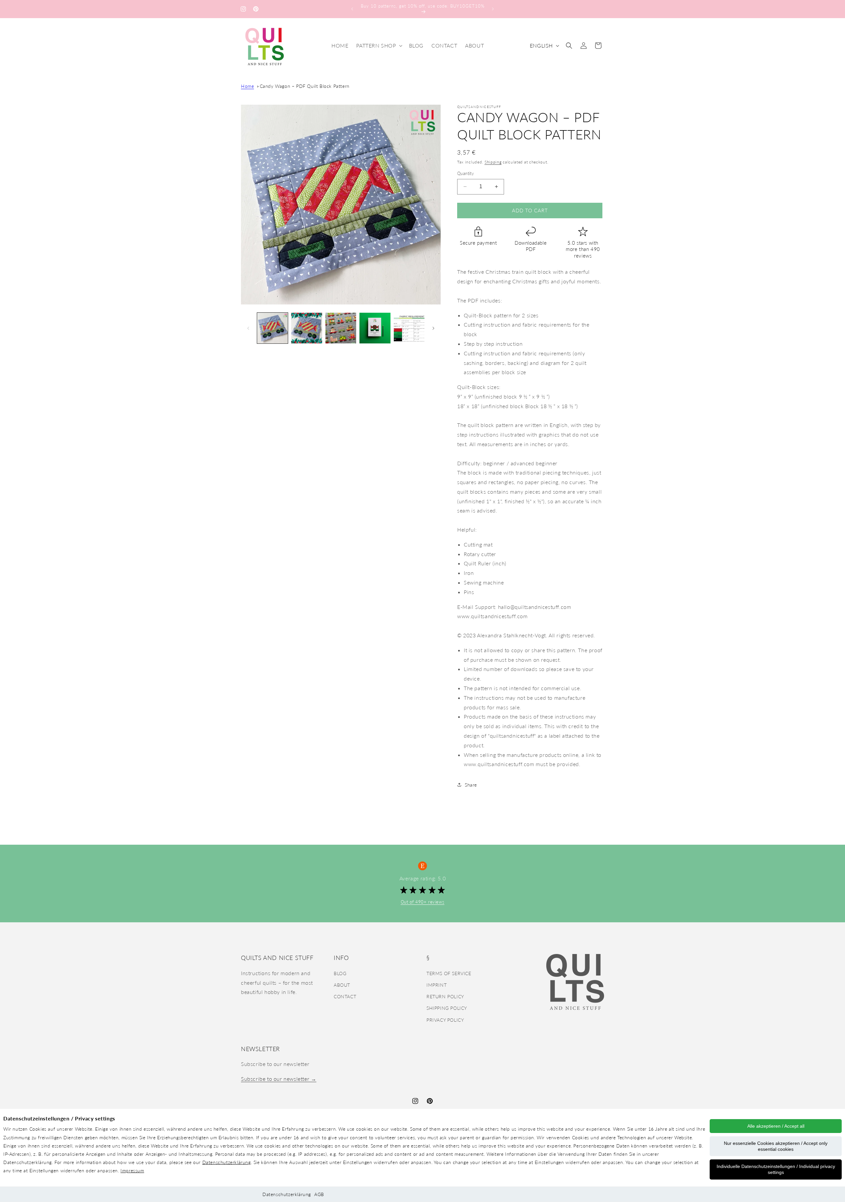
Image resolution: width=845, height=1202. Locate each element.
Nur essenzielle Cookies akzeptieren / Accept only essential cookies (776, 1146)
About (342, 984)
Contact (345, 996)
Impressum (132, 1170)
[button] (378, 45)
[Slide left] (248, 328)
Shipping (493, 161)
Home (247, 86)
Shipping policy (446, 1008)
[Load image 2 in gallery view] (306, 328)
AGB (319, 1194)
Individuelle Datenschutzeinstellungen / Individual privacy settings (776, 1169)
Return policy (445, 996)
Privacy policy (445, 1019)
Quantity (465, 173)
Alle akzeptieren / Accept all (775, 1126)
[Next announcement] (493, 9)
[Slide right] (433, 328)
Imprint (436, 984)
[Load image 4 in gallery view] (374, 328)
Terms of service (448, 973)
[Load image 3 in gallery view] (340, 328)
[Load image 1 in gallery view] (272, 328)
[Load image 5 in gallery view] (409, 328)
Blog (340, 973)
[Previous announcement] (352, 9)
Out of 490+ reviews (422, 901)
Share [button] (471, 785)
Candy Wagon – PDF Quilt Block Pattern (305, 86)
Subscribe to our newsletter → (278, 1079)
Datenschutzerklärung (226, 1162)
